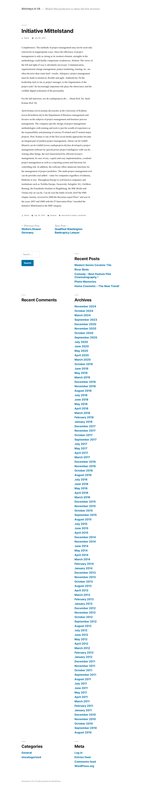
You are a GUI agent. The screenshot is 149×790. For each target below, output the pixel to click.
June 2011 (81, 688)
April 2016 (81, 492)
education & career (69, 215)
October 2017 (83, 435)
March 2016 (82, 497)
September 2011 (85, 674)
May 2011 (80, 692)
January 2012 (83, 657)
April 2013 (81, 590)
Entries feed (82, 757)
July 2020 (81, 342)
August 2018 (83, 390)
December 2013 (85, 572)
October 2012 (83, 617)
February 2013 (84, 599)
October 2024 (83, 310)
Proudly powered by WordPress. (48, 781)
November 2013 (85, 577)
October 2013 (83, 581)
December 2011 (84, 661)
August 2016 (83, 475)
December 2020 (85, 324)
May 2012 (80, 639)
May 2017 (80, 448)
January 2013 (83, 603)
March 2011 (82, 701)
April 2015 (81, 532)
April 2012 (81, 643)
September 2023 (85, 319)
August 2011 (82, 679)
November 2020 (85, 328)
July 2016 (80, 479)
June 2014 (81, 546)
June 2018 (81, 399)
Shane (26, 38)
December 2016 (85, 461)
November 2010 (85, 719)
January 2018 (83, 421)
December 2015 (85, 501)
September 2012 (85, 621)
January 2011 (83, 710)
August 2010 (83, 732)
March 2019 (82, 377)
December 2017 (85, 426)
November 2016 (85, 466)
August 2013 (83, 586)
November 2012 (85, 612)
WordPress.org (84, 766)
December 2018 (85, 381)
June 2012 (81, 634)
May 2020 (81, 350)
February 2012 (84, 652)
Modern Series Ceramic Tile (92, 265)
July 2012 (80, 630)
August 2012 (83, 626)
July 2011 (80, 683)
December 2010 (85, 714)
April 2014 (81, 555)
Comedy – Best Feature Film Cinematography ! (92, 275)
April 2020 (81, 355)
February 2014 (84, 563)
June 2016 (81, 484)
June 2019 (81, 368)
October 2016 (83, 470)
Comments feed (85, 761)
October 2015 (83, 510)
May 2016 (80, 488)
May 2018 (80, 404)
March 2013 (82, 595)
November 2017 (85, 430)
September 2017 (85, 439)
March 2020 (82, 359)
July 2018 (80, 395)
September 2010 (85, 728)
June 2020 (81, 346)
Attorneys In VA (30, 8)
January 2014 (83, 568)
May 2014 (81, 550)
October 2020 (83, 333)
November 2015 (85, 506)
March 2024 (82, 315)
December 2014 (85, 537)
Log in (78, 752)
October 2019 (83, 364)
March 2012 (82, 648)
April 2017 (81, 452)
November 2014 (85, 541)
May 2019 (80, 373)
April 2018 (81, 408)
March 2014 (82, 559)
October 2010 (83, 723)
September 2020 (85, 337)
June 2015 (81, 528)
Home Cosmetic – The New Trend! (96, 286)
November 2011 (84, 666)
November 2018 (85, 386)
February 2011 (83, 705)
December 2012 (85, 608)
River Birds (81, 269)
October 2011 (83, 670)
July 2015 (80, 524)
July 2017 (80, 444)
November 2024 (85, 306)
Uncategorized (31, 757)
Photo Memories (85, 281)
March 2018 (82, 413)
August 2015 (83, 519)
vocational (82, 215)
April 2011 (81, 697)
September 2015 (85, 515)
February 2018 (84, 417)
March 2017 (82, 457)
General (53, 215)
